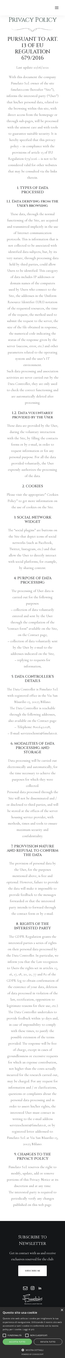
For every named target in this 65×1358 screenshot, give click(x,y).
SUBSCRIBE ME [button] (32, 1270)
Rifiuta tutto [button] (47, 1341)
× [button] (61, 1310)
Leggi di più (28, 1329)
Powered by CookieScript (32, 1354)
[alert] (32, 1332)
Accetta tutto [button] (17, 1341)
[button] (56, 7)
